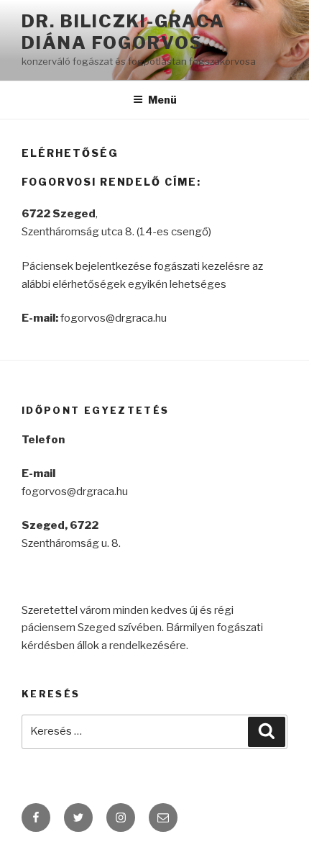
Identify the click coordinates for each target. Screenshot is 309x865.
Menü (162, 100)
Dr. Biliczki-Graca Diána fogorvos (123, 32)
